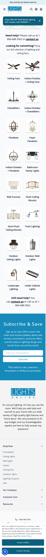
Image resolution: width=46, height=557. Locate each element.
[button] (23, 446)
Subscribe (23, 359)
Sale (5, 483)
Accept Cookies (23, 542)
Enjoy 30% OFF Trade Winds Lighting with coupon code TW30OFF (20, 20)
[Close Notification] (39, 20)
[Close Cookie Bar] (43, 525)
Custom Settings (23, 551)
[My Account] (36, 9)
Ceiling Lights (9, 456)
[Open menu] (4, 9)
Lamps (6, 465)
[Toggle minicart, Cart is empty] (41, 9)
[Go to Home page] (15, 9)
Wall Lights (8, 461)
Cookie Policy (26, 536)
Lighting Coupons (11, 478)
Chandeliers (8, 452)
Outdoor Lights (10, 474)
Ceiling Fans (8, 469)
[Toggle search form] (31, 9)
